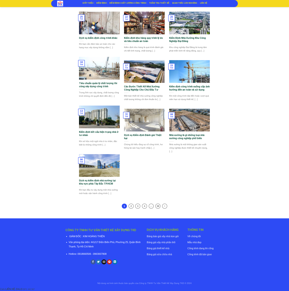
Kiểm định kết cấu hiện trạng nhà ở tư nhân (98, 134)
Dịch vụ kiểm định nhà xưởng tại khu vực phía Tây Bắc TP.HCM (97, 182)
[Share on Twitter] (98, 262)
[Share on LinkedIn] (114, 262)
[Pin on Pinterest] (109, 262)
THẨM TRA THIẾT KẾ (159, 3)
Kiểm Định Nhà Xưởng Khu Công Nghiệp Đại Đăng (187, 40)
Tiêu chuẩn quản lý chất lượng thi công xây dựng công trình (98, 85)
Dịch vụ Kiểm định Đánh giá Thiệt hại (143, 137)
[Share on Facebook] (93, 262)
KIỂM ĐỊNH (101, 3)
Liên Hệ (203, 3)
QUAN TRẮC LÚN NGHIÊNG (184, 3)
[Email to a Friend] (103, 262)
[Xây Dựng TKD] (67, 3)
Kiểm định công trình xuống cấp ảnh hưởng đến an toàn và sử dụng (189, 88)
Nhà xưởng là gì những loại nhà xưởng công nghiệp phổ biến (186, 137)
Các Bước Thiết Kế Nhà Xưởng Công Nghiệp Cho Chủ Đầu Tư (142, 88)
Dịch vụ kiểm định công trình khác (98, 38)
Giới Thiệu (88, 3)
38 (158, 206)
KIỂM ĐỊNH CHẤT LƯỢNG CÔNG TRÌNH (127, 3)
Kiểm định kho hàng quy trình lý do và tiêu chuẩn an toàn (143, 40)
